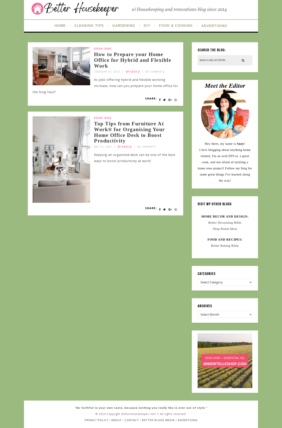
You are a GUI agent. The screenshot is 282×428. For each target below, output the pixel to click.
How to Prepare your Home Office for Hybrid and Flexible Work (132, 60)
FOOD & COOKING (176, 25)
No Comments (155, 71)
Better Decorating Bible (225, 222)
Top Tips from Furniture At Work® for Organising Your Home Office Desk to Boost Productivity (129, 132)
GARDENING (123, 25)
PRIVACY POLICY (96, 420)
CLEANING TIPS (89, 25)
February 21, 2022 (107, 71)
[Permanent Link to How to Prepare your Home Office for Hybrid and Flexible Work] (61, 84)
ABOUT (116, 420)
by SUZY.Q (133, 71)
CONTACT (132, 420)
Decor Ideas (103, 48)
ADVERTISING (214, 26)
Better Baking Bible (225, 245)
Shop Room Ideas (225, 228)
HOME (60, 25)
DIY (147, 25)
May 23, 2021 (103, 146)
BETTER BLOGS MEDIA (158, 420)
